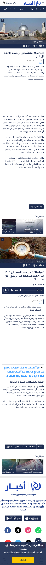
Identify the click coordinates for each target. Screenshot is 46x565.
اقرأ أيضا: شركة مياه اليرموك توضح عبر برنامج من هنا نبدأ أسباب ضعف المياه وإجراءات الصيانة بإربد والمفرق (24, 371)
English (9, 3)
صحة (15, 9)
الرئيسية (42, 9)
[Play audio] (5, 290)
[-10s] (38, 290)
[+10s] (41, 290)
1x (12, 290)
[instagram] (28, 530)
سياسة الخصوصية (11, 552)
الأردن (22, 9)
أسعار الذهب (32, 9)
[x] (18, 530)
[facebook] (7, 530)
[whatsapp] (38, 530)
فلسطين (7, 9)
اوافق (23, 560)
